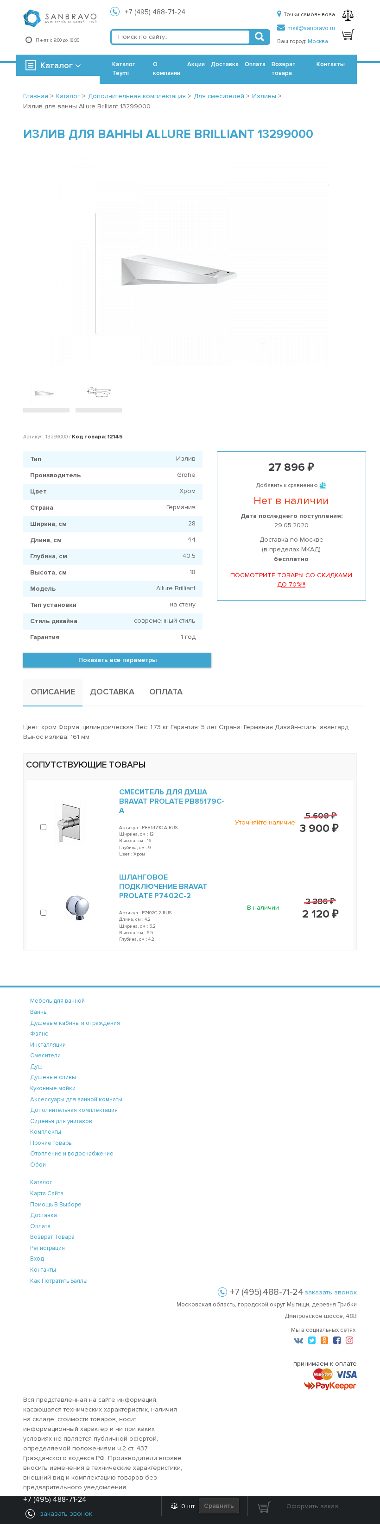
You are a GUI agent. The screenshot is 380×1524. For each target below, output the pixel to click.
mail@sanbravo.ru (311, 28)
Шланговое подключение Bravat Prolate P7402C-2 (163, 886)
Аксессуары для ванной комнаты (76, 1099)
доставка (43, 1215)
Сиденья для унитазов (61, 1121)
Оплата (255, 64)
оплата (40, 1226)
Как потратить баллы (59, 1281)
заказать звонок (330, 1292)
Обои (38, 1164)
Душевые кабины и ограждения (75, 1023)
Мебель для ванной (57, 1001)
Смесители (45, 1055)
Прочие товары (51, 1143)
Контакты (331, 64)
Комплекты (45, 1132)
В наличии (263, 908)
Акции (196, 64)
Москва (318, 41)
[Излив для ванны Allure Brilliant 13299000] (190, 262)
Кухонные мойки (53, 1088)
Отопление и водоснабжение (72, 1153)
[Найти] (259, 37)
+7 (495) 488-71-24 (155, 12)
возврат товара (52, 1237)
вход (37, 1258)
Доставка (225, 64)
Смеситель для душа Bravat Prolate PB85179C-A (171, 801)
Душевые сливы (53, 1077)
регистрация (47, 1248)
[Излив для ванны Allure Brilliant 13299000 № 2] (99, 391)
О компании (166, 69)
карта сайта (46, 1193)
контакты (43, 1270)
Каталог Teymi (123, 69)
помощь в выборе (56, 1204)
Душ (36, 1066)
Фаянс (39, 1033)
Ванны (39, 1012)
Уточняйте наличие (265, 822)
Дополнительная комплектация (74, 1110)
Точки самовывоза (309, 14)
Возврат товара (284, 69)
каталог (41, 1182)
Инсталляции (48, 1045)
